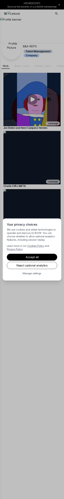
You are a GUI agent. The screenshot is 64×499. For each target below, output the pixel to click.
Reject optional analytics (32, 265)
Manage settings (32, 273)
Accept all (32, 257)
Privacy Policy (15, 249)
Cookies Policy (35, 245)
